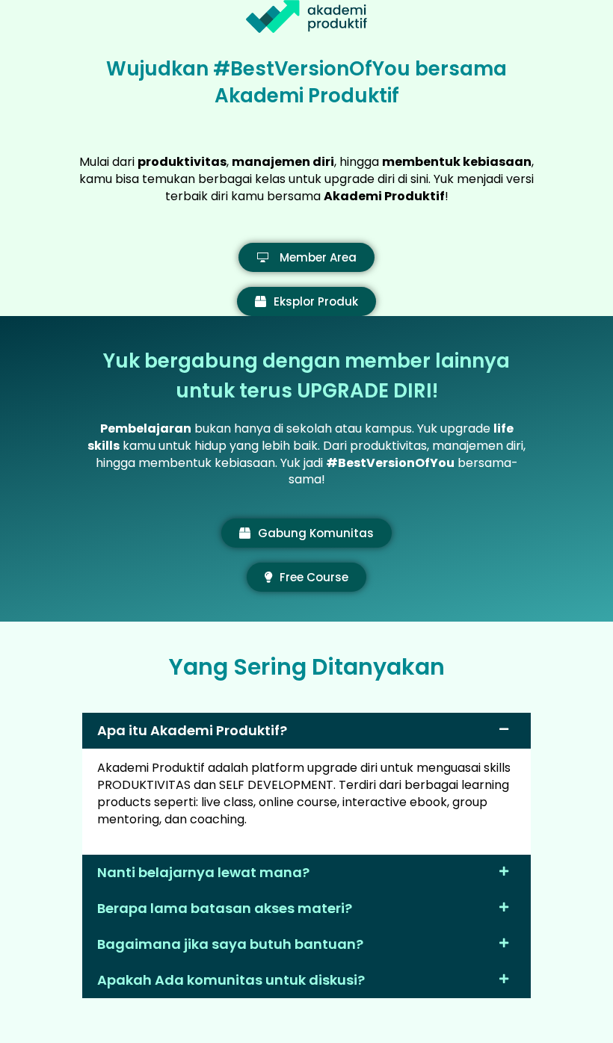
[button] (306, 731)
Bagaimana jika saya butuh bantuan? (230, 944)
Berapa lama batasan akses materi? (224, 908)
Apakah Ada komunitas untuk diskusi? (231, 980)
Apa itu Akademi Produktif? (192, 730)
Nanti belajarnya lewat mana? (203, 872)
